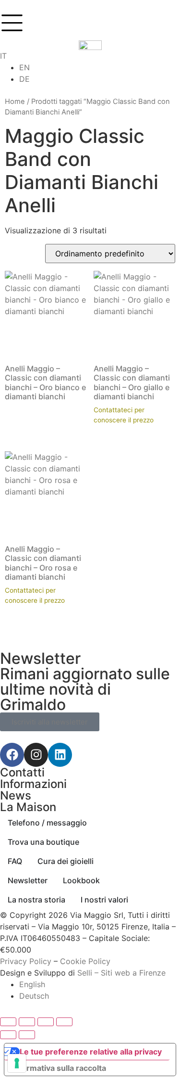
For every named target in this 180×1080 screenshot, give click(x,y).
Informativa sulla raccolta (59, 1068)
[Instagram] (36, 755)
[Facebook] (12, 755)
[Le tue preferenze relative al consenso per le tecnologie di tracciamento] (17, 1063)
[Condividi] (45, 1021)
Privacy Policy (25, 961)
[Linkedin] (60, 755)
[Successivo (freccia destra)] (27, 1034)
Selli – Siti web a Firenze (121, 973)
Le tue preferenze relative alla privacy (91, 1051)
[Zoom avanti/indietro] (8, 1021)
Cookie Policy (85, 961)
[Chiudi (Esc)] (64, 1021)
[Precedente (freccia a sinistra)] (8, 1034)
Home (15, 101)
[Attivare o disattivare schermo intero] (27, 1021)
